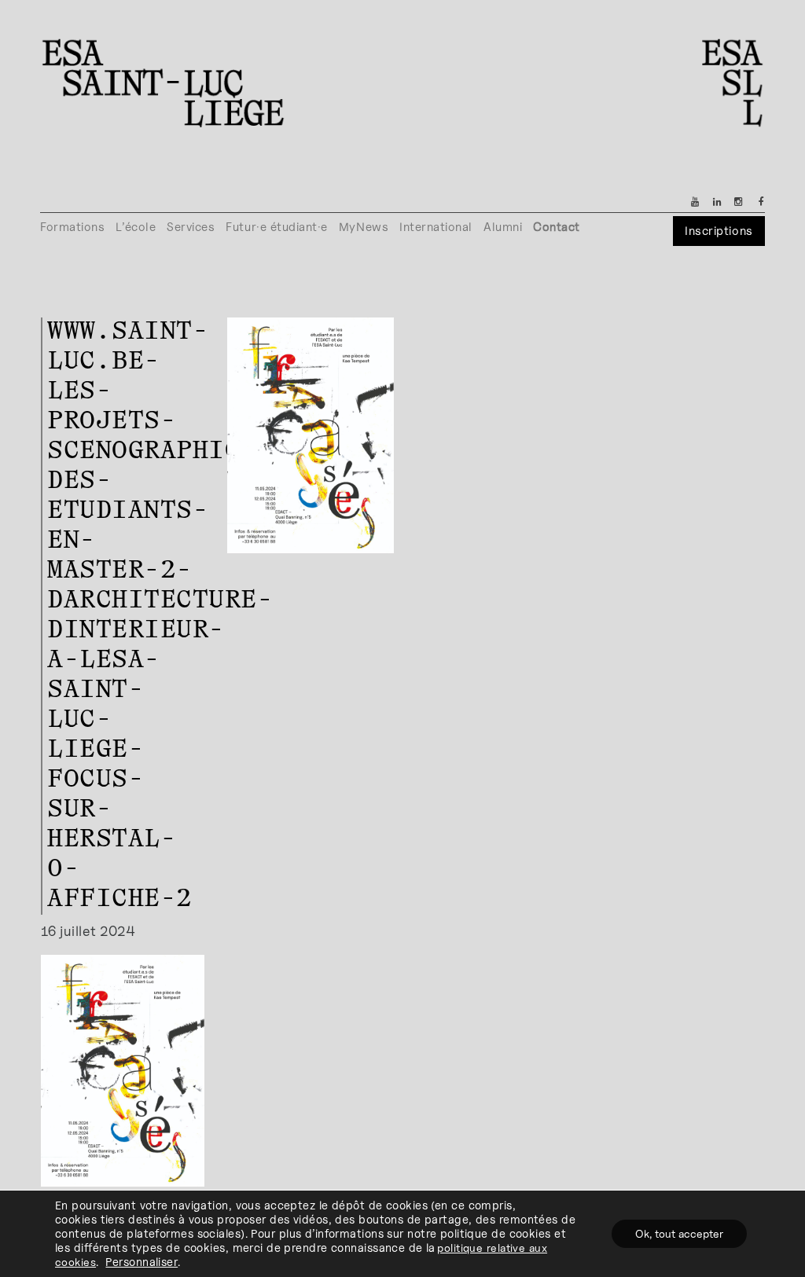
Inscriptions (718, 230)
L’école (136, 226)
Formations (72, 226)
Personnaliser (141, 1261)
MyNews (363, 226)
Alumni (502, 226)
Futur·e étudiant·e (277, 226)
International (435, 226)
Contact (556, 226)
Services (191, 226)
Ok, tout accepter (679, 1233)
